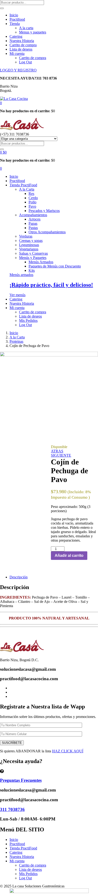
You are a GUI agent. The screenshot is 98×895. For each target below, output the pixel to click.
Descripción (19, 577)
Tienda (15, 24)
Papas (33, 223)
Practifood (17, 19)
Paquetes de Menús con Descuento (55, 266)
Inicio (14, 15)
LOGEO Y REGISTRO (18, 70)
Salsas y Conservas (33, 253)
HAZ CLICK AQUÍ (67, 751)
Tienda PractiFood (23, 185)
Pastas (33, 228)
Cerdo (33, 198)
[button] (1, 103)
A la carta (26, 28)
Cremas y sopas (31, 241)
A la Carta (26, 189)
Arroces (34, 219)
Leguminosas (29, 245)
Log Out (25, 62)
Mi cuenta (17, 54)
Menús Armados (41, 262)
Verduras (25, 236)
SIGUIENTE (61, 455)
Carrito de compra (23, 45)
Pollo (32, 202)
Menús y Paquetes (32, 258)
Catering (16, 36)
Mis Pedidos (28, 321)
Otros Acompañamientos (47, 232)
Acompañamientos (33, 215)
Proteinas (16, 341)
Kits (32, 270)
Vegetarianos (28, 249)
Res (31, 194)
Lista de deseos (21, 49)
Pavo (32, 206)
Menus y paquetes (32, 32)
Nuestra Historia (22, 41)
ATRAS (57, 451)
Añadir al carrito (69, 555)
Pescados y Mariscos (44, 211)
